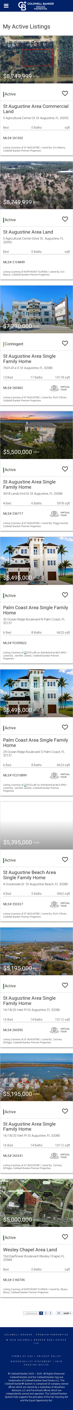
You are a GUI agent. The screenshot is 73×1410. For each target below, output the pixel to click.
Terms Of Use (22, 1356)
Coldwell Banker (19, 1335)
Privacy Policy (49, 1356)
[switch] (65, 91)
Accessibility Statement (31, 1361)
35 (58, 1313)
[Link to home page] (36, 6)
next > (67, 1313)
